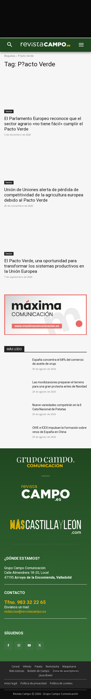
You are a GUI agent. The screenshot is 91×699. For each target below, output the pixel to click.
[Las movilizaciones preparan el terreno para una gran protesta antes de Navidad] (16, 389)
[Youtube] (29, 646)
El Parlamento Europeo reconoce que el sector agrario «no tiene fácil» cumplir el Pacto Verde (43, 124)
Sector (9, 111)
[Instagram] (19, 646)
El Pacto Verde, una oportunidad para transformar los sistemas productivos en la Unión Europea (44, 266)
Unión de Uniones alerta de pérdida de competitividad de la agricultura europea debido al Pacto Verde (43, 195)
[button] (9, 45)
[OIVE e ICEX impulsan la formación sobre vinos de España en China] (16, 434)
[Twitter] (40, 646)
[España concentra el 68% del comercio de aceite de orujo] (16, 366)
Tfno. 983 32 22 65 (25, 602)
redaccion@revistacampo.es (25, 612)
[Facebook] (8, 646)
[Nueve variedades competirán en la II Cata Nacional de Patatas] (16, 411)
